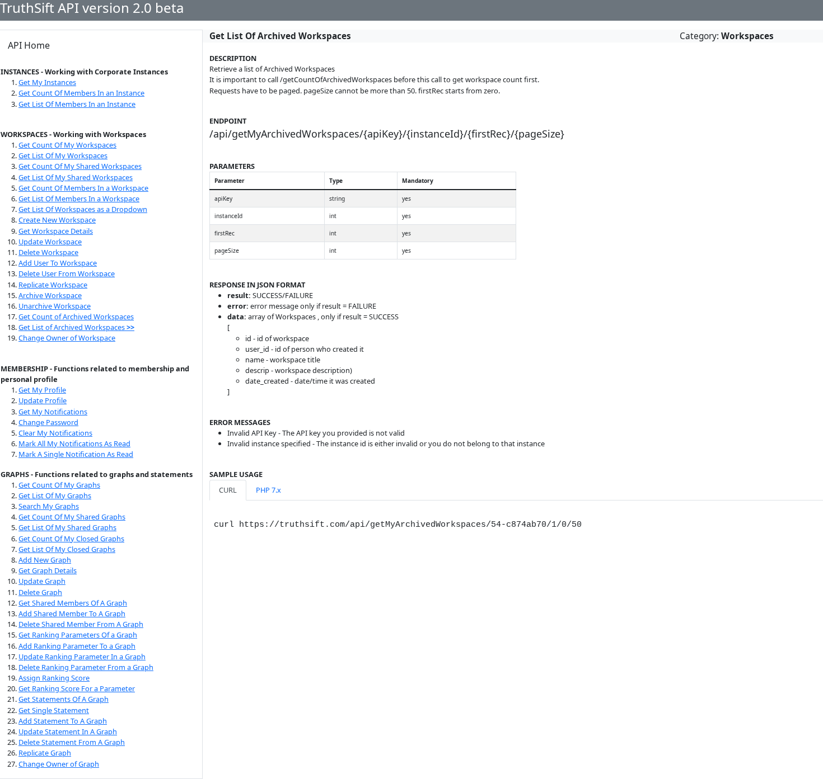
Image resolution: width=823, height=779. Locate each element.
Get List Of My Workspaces (62, 155)
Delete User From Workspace (66, 273)
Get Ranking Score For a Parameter (76, 688)
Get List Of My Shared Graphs (67, 527)
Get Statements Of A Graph (63, 699)
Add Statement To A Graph (62, 721)
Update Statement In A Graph (67, 731)
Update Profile (42, 400)
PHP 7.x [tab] (268, 490)
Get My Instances (47, 82)
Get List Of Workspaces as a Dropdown (82, 209)
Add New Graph (44, 560)
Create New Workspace (57, 220)
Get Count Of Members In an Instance (81, 93)
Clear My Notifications (55, 433)
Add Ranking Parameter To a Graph (76, 646)
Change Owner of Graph (58, 764)
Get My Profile (42, 390)
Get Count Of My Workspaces (67, 145)
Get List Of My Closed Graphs (66, 549)
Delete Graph (40, 592)
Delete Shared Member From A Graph (80, 624)
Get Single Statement (53, 710)
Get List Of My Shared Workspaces (75, 177)
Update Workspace (50, 242)
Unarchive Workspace (54, 306)
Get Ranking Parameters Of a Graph (77, 635)
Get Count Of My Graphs (59, 485)
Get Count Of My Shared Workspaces (80, 166)
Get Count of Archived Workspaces (76, 316)
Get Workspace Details (55, 231)
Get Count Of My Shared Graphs (71, 517)
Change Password (48, 422)
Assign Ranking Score (54, 678)
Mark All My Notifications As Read (74, 443)
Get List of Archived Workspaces (76, 327)
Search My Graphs (48, 506)
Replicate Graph (44, 753)
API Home (29, 45)
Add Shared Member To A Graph (71, 613)
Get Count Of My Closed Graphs (71, 539)
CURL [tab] (228, 490)
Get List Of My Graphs (54, 495)
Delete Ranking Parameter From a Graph (85, 667)
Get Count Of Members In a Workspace (83, 188)
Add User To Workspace (57, 263)
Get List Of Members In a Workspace (78, 198)
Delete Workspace (48, 252)
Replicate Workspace (52, 285)
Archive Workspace (50, 295)
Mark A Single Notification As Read (75, 454)
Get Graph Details (47, 570)
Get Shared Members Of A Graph (72, 603)
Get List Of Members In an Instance (76, 104)
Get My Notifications (52, 412)
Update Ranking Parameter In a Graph (82, 656)
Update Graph (42, 581)
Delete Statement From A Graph (71, 742)
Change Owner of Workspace (66, 338)
